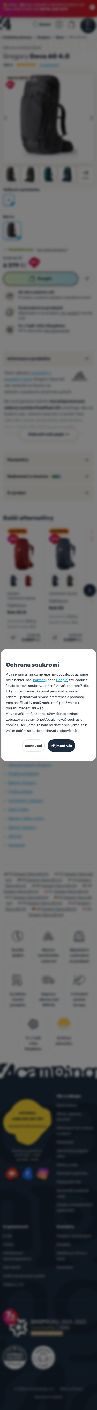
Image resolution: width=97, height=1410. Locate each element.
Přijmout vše (61, 746)
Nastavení (33, 746)
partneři (39, 680)
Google (61, 680)
